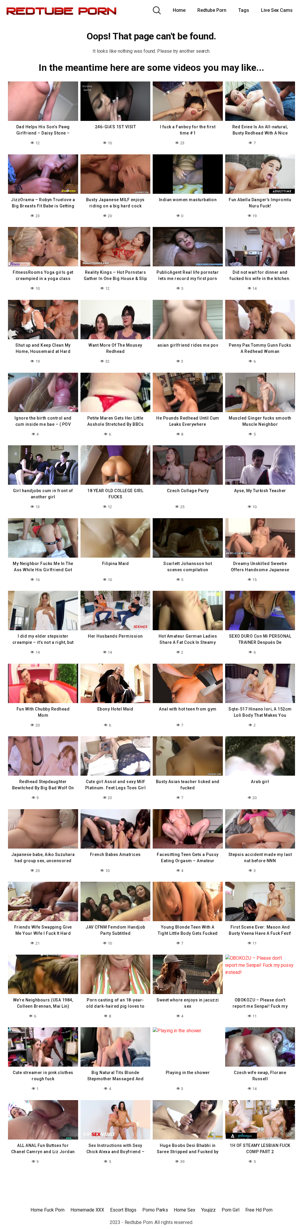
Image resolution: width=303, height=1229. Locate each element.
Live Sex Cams (277, 10)
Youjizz (208, 1210)
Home (179, 10)
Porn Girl (230, 1210)
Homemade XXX (87, 1210)
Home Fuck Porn (47, 1210)
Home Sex (184, 1210)
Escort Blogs (123, 1210)
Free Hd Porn (259, 1210)
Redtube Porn (211, 10)
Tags (243, 10)
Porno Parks (155, 1210)
